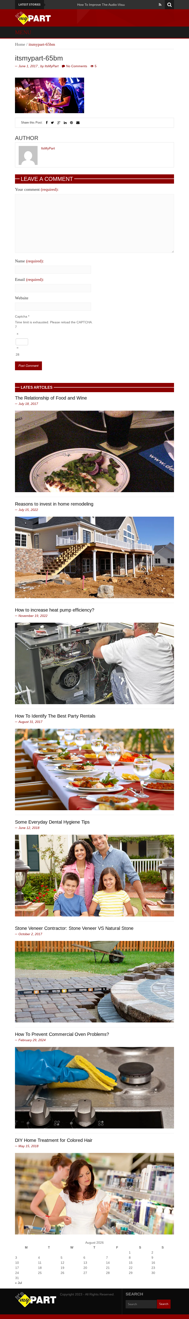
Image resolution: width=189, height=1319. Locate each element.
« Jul (18, 1283)
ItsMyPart (52, 66)
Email (29, 279)
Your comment (37, 189)
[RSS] (160, 4)
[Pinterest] (71, 122)
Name (29, 261)
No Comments (76, 66)
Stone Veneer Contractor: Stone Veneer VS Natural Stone (74, 928)
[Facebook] (46, 122)
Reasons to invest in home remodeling (54, 503)
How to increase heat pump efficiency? (54, 610)
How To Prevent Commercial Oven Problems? (62, 1034)
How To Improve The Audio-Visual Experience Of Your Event (80, 4)
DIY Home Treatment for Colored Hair (53, 1140)
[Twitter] (52, 122)
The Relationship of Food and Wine (51, 397)
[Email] (78, 122)
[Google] (58, 122)
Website (21, 298)
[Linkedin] (65, 122)
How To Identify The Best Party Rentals (55, 716)
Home (20, 44)
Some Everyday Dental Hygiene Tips (52, 822)
